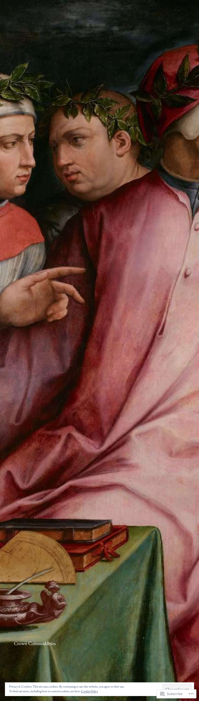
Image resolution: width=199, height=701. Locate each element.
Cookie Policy (89, 691)
